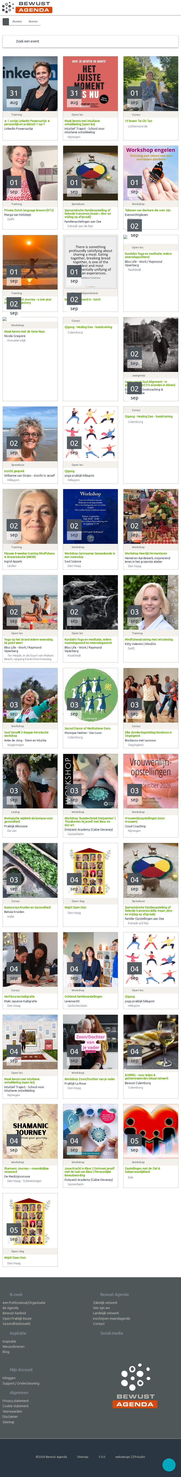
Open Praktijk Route (17, 1318)
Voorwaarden (12, 1411)
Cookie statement (16, 1406)
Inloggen (9, 1378)
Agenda (33, 21)
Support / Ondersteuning (21, 1383)
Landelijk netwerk (106, 1313)
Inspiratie (9, 1341)
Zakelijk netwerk (105, 1303)
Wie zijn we (101, 1308)
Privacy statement (16, 1401)
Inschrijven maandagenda (111, 1318)
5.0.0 (102, 1456)
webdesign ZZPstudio (130, 1456)
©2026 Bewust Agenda (51, 1456)
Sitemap (8, 1422)
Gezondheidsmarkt (16, 1324)
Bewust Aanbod (14, 1313)
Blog (6, 1352)
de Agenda (10, 1308)
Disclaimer (10, 1417)
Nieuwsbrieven (14, 1346)
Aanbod (17, 21)
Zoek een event (27, 41)
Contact (99, 1324)
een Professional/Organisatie (24, 1303)
